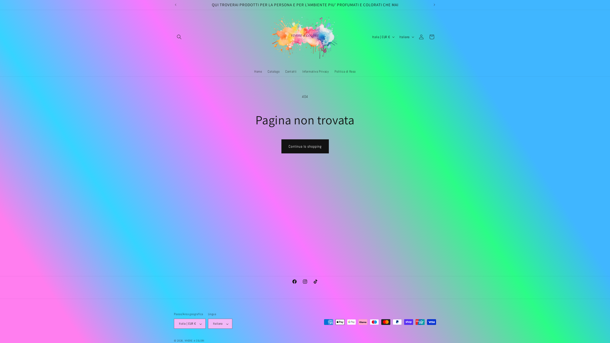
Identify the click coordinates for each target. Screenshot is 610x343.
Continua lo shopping (305, 146)
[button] (179, 37)
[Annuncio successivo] (434, 4)
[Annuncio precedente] (175, 4)
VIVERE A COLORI (194, 340)
